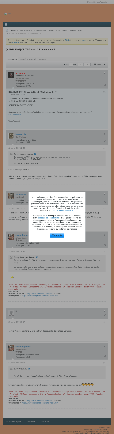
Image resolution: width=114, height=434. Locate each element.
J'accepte (57, 235)
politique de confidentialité (62, 210)
